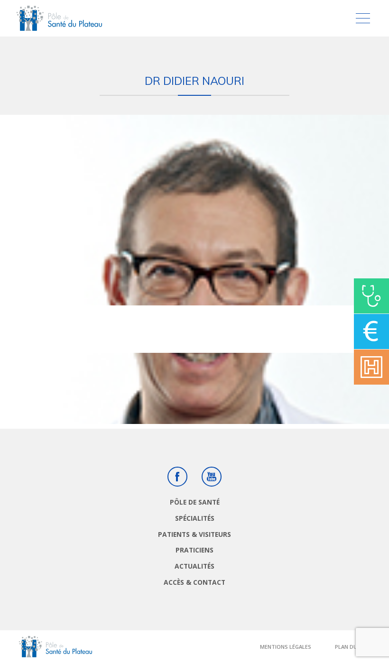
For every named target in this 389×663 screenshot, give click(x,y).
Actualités (194, 566)
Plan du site (352, 646)
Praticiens (194, 549)
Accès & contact (194, 582)
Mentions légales (285, 646)
